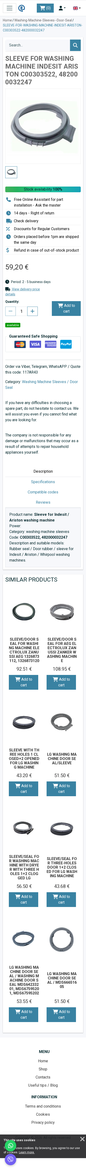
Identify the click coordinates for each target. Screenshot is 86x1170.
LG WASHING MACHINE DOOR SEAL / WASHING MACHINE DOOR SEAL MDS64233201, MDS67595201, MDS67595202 (24, 980)
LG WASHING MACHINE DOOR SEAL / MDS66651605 (62, 980)
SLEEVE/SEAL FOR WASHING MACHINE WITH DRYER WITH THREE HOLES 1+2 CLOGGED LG (24, 867)
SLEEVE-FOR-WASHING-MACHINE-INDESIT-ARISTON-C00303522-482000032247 (42, 27)
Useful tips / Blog (43, 1085)
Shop (43, 1069)
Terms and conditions (43, 1106)
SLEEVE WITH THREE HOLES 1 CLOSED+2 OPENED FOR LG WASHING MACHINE (24, 759)
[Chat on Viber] (10, 1159)
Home (7, 20)
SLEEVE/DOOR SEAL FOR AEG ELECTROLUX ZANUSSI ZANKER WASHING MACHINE (62, 650)
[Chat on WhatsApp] (10, 1145)
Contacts (43, 1077)
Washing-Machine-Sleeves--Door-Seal (43, 20)
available (13, 325)
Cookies (43, 1114)
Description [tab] (43, 471)
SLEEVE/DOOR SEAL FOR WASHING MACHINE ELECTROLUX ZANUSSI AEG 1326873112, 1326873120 (24, 650)
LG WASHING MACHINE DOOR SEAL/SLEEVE (62, 758)
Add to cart (69, 308)
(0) (48, 8)
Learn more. (27, 1152)
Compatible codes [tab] (43, 492)
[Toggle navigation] (9, 8)
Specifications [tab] (43, 482)
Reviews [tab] (43, 502)
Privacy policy (43, 1122)
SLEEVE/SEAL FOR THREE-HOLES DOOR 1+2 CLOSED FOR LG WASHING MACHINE (62, 867)
